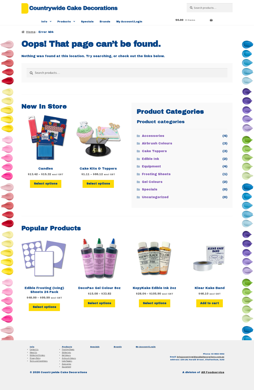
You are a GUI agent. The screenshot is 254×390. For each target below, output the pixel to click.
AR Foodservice (212, 372)
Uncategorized (155, 197)
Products (64, 21)
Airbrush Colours (157, 143)
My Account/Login (129, 21)
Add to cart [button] (209, 303)
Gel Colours (152, 181)
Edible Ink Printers (37, 355)
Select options (45, 183)
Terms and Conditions (39, 361)
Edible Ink (150, 158)
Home (31, 32)
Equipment (151, 166)
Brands (105, 21)
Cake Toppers (154, 151)
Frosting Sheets (156, 174)
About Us (33, 352)
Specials (87, 21)
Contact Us (34, 349)
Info (44, 21)
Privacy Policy (35, 358)
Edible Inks (66, 352)
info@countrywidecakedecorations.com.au (200, 357)
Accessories (153, 135)
